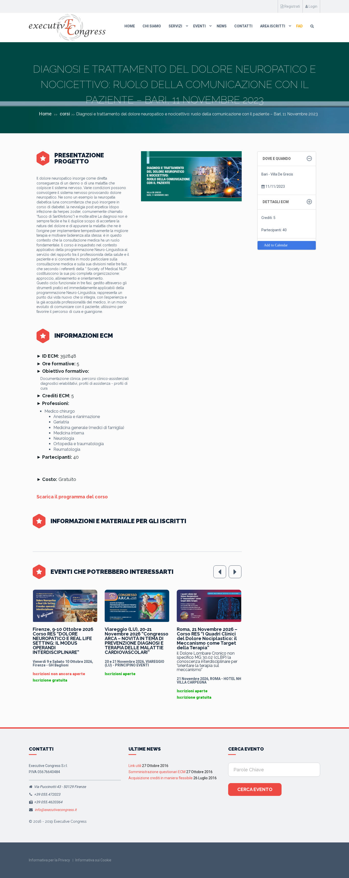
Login (312, 6)
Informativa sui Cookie (93, 860)
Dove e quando (277, 159)
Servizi (175, 26)
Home (129, 26)
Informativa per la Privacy (49, 860)
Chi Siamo (152, 26)
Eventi (199, 26)
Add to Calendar (276, 245)
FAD (299, 26)
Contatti (243, 26)
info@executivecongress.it (56, 810)
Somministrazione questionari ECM (157, 772)
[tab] (287, 159)
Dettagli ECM (276, 202)
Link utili (135, 766)
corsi (65, 113)
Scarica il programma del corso (72, 496)
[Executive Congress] (67, 27)
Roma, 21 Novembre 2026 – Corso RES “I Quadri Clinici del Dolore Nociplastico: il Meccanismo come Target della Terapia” (135, 638)
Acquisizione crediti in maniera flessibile (161, 778)
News (222, 26)
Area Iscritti (272, 26)
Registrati (292, 6)
